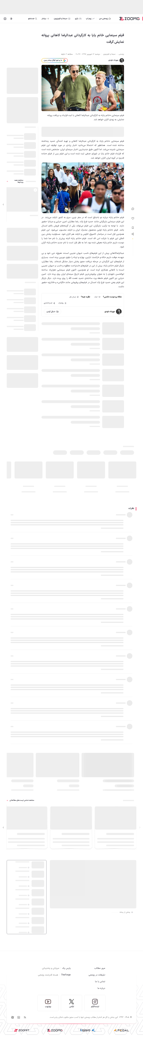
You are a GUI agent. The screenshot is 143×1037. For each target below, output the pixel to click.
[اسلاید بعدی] (3, 204)
